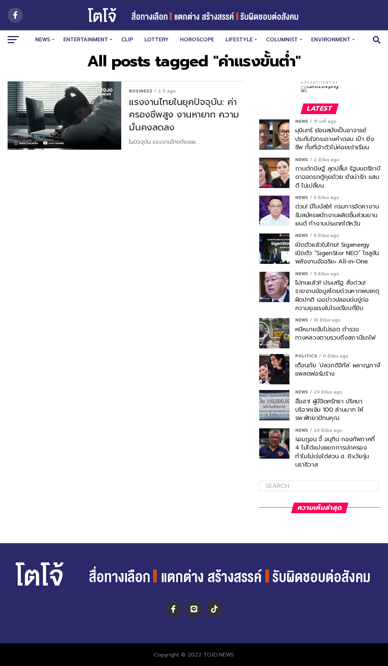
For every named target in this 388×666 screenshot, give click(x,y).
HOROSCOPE (197, 40)
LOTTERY (156, 40)
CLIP (127, 40)
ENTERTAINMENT (85, 40)
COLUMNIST (282, 40)
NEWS (42, 40)
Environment (330, 40)
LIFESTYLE (239, 40)
